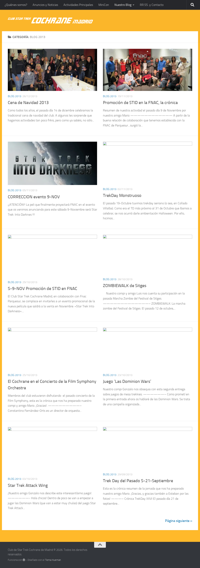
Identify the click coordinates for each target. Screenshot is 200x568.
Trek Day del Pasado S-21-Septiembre (138, 480)
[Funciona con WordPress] (24, 560)
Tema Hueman (53, 559)
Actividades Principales (78, 5)
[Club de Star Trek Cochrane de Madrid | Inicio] (50, 20)
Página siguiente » (178, 521)
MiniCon (103, 5)
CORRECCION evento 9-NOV (34, 196)
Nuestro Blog (122, 5)
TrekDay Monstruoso (122, 195)
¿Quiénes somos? (16, 5)
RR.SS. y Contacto (151, 5)
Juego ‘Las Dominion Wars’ (127, 381)
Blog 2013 (14, 96)
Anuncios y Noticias (45, 5)
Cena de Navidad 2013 (28, 102)
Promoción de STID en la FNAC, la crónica (140, 102)
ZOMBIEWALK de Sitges (124, 285)
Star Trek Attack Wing (28, 485)
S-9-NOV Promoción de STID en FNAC (42, 288)
